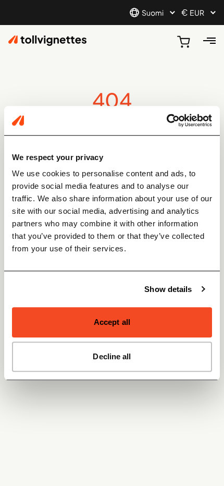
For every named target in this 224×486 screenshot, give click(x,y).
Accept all (112, 322)
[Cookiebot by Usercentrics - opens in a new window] (166, 120)
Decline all (112, 356)
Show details (168, 289)
